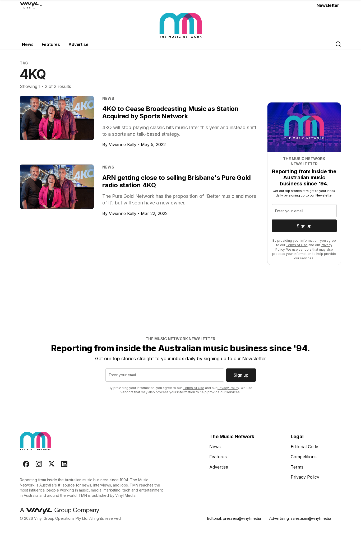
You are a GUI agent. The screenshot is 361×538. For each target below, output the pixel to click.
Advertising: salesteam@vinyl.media (300, 518)
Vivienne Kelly (123, 144)
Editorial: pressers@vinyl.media (234, 518)
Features (51, 44)
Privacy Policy (228, 388)
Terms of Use (296, 245)
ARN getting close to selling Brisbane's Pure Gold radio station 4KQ (176, 181)
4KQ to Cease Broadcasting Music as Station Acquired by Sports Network (170, 112)
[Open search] (338, 44)
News (27, 44)
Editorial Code (304, 446)
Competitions (304, 456)
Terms (297, 467)
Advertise (78, 44)
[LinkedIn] (64, 464)
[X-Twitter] (51, 464)
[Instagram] (39, 464)
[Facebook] (26, 464)
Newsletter (328, 5)
